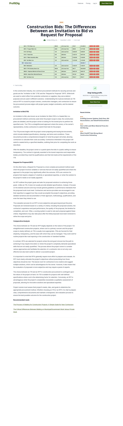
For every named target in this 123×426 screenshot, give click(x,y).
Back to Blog (18, 85)
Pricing (88, 3)
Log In (95, 3)
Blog (61, 22)
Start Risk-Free (107, 3)
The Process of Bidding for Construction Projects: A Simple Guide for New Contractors (43, 304)
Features (80, 3)
